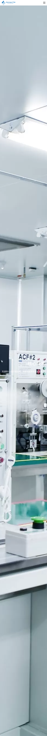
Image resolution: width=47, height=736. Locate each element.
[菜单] (44, 3)
